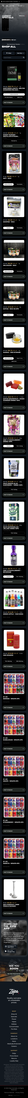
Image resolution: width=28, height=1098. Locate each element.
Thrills (5, 138)
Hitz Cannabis (7, 355)
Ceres (5, 658)
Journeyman (7, 530)
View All (22, 15)
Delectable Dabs (8, 268)
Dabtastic (6, 225)
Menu (23, 44)
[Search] (23, 57)
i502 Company (7, 907)
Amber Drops (7, 181)
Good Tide (6, 402)
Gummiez (6, 443)
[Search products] (3, 5)
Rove (4, 91)
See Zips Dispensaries (14, 973)
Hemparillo (6, 702)
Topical (11, 39)
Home (12, 6)
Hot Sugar (6, 486)
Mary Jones (6, 617)
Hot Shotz (6, 573)
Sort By (19, 53)
